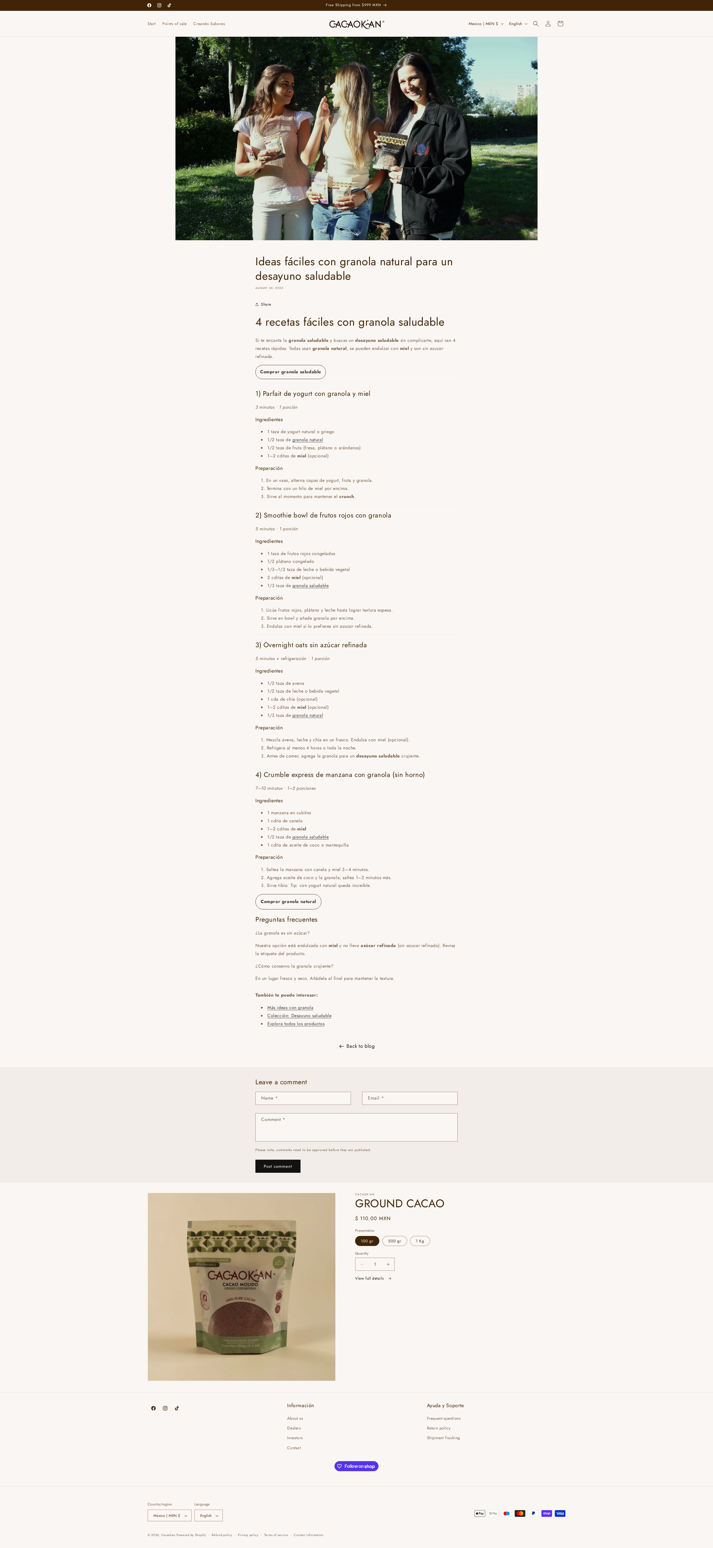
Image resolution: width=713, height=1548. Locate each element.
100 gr (367, 1241)
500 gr (394, 1241)
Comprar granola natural (288, 901)
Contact (294, 1448)
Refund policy (222, 1535)
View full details (370, 1278)
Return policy (439, 1428)
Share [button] (266, 304)
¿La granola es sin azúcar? (282, 933)
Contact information (308, 1535)
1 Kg (420, 1241)
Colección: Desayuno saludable (299, 1015)
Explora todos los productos (295, 1023)
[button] (536, 24)
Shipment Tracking (443, 1438)
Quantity (361, 1253)
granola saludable (310, 585)
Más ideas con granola (290, 1007)
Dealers (294, 1428)
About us (295, 1418)
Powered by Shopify (191, 1535)
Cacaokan (168, 1535)
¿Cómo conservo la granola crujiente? (294, 966)
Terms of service (276, 1535)
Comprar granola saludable (290, 372)
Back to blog (360, 1046)
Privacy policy (248, 1535)
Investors (295, 1438)
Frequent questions (444, 1418)
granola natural (307, 439)
